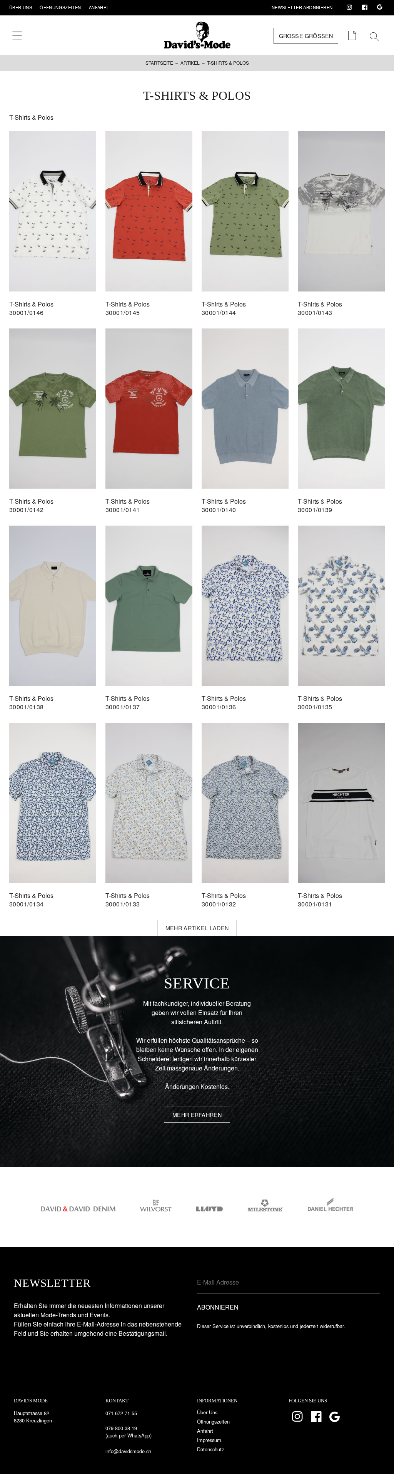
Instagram (349, 7)
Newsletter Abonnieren (302, 7)
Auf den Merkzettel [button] (52, 267)
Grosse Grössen (306, 36)
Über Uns (20, 7)
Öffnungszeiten (60, 7)
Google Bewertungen (380, 7)
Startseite (159, 62)
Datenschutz (210, 1449)
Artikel (190, 62)
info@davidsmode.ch (128, 1451)
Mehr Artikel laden (197, 928)
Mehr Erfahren (197, 1115)
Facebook (365, 7)
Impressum (209, 1440)
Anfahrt (99, 7)
